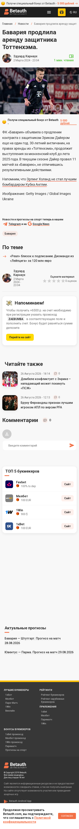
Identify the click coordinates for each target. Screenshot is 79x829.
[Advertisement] (39, 578)
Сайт (67, 484)
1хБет (8, 695)
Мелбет (9, 699)
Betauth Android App (20, 801)
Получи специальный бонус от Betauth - (40, 3)
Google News (41, 224)
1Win (8, 706)
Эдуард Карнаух (25, 56)
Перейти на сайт (20, 337)
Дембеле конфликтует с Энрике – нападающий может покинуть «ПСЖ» (46, 383)
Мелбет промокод (15, 738)
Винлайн (10, 710)
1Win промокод (13, 742)
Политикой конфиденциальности (27, 820)
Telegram (14, 224)
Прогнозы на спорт (15, 750)
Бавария (10, 233)
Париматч (46, 719)
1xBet (44, 711)
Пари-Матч (11, 703)
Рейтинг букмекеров (52, 695)
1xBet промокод (14, 734)
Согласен (67, 816)
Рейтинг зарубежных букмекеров (52, 700)
